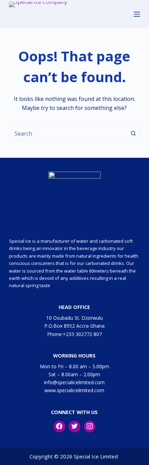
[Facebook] (59, 426)
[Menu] (137, 14)
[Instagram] (89, 426)
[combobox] (67, 133)
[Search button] (133, 133)
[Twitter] (74, 426)
